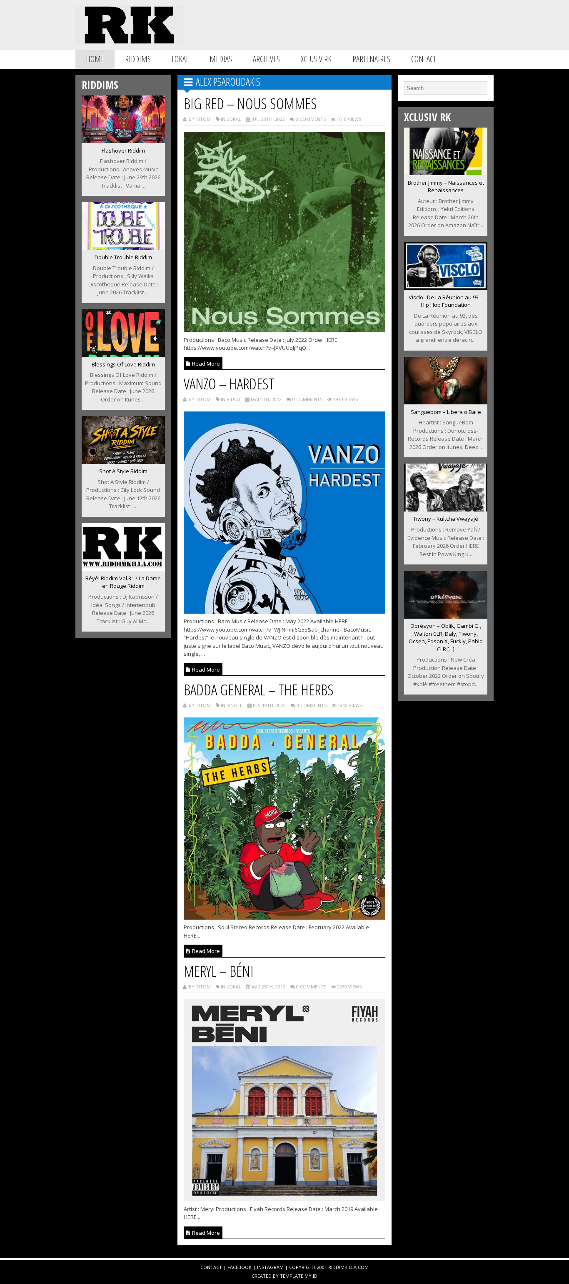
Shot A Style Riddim (123, 471)
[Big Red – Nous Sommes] (285, 329)
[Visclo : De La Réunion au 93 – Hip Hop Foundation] (445, 287)
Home (95, 59)
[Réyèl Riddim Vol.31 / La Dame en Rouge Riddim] (123, 568)
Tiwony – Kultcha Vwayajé (445, 518)
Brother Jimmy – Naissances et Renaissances (446, 186)
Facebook (239, 1267)
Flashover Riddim (123, 150)
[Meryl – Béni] (285, 1198)
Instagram (270, 1267)
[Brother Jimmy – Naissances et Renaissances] (445, 172)
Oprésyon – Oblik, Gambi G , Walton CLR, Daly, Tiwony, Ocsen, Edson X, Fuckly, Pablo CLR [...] (446, 637)
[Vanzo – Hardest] (285, 611)
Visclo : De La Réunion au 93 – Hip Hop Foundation (446, 301)
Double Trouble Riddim (123, 257)
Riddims (138, 59)
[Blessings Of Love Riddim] (123, 354)
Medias (221, 59)
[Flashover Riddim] (123, 140)
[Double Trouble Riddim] (123, 247)
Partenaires (371, 59)
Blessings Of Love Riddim (123, 364)
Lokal (180, 59)
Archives (266, 59)
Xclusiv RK (316, 59)
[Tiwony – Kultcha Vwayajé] (445, 509)
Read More (205, 363)
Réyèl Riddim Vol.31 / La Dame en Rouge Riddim (123, 582)
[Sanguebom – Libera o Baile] (445, 402)
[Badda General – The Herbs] (285, 917)
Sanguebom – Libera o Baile (446, 412)
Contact (423, 59)
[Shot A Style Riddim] (123, 461)
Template (291, 1276)
